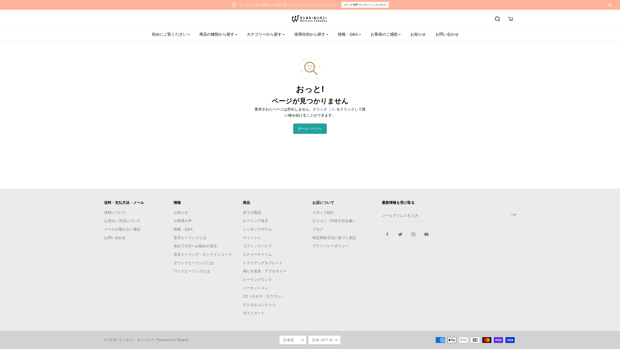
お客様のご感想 (385, 34)
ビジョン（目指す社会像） (334, 220)
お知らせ (418, 34)
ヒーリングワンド (257, 279)
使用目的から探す (310, 34)
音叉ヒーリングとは (190, 237)
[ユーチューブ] (426, 234)
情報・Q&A (348, 34)
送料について (115, 212)
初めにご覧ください (170, 34)
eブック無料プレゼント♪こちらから (365, 5)
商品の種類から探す (217, 34)
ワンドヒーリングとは (192, 271)
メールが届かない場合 (122, 229)
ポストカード (254, 313)
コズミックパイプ (257, 245)
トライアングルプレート (263, 262)
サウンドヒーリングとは (194, 262)
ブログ (317, 229)
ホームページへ (310, 128)
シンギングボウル (257, 229)
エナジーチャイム (257, 254)
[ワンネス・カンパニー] (310, 19)
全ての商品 (252, 212)
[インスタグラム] (413, 234)
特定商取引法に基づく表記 (334, 237)
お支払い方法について (122, 220)
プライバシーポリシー (330, 245)
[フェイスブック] (387, 234)
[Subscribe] (513, 216)
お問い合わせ (447, 34)
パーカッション (255, 287)
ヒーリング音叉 (255, 220)
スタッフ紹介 (323, 212)
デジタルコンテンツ (259, 304)
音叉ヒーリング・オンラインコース (203, 254)
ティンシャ (252, 237)
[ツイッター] (400, 234)
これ (331, 109)
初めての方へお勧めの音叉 (195, 245)
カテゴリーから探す (265, 34)
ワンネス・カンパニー (136, 339)
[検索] (497, 19)
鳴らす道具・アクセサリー (265, 271)
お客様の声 (183, 220)
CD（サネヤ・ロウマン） (263, 296)
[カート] (510, 19)
